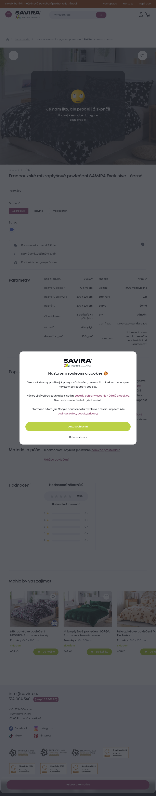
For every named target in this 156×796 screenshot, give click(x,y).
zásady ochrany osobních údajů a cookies (102, 396)
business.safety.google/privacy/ (77, 414)
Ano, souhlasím (78, 427)
